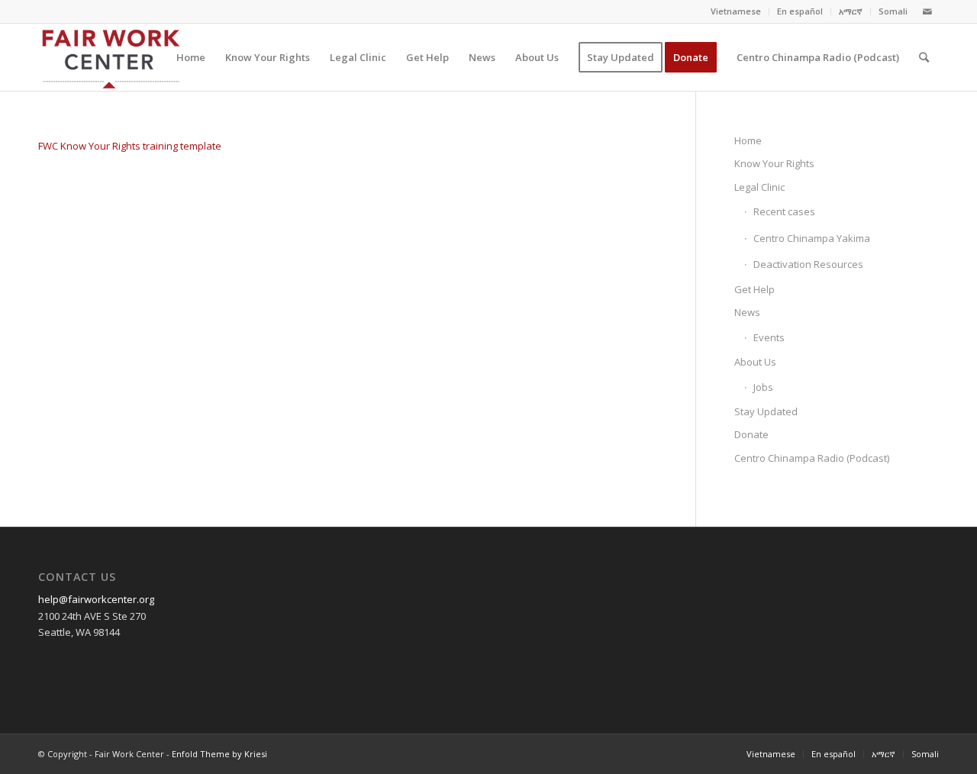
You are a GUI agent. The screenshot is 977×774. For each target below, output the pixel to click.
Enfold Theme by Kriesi (219, 753)
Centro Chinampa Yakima (811, 238)
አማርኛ (851, 11)
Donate (751, 434)
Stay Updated (766, 411)
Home (748, 140)
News (747, 312)
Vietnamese (736, 11)
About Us (755, 362)
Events (769, 337)
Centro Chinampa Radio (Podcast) (811, 458)
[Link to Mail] (927, 11)
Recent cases (784, 211)
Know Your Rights (774, 163)
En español (800, 11)
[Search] (924, 57)
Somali (893, 11)
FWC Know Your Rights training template (129, 146)
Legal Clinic (759, 187)
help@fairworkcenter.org (96, 599)
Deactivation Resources (808, 264)
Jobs (763, 387)
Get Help (754, 289)
